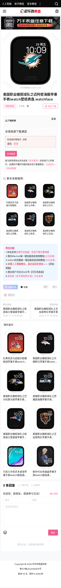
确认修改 (54, 493)
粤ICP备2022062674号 (30, 569)
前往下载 (52, 106)
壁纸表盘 (10, 106)
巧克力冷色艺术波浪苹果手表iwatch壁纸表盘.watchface (15, 475)
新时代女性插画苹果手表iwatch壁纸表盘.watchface (44, 475)
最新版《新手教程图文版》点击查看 (25, 276)
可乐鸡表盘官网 (39, 564)
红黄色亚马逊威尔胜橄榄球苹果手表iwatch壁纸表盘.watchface (15, 361)
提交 (53, 532)
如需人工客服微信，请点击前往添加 (25, 264)
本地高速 (11, 154)
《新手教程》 (33, 160)
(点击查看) (49, 256)
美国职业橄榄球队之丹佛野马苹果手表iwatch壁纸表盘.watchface (45, 361)
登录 (16, 143)
